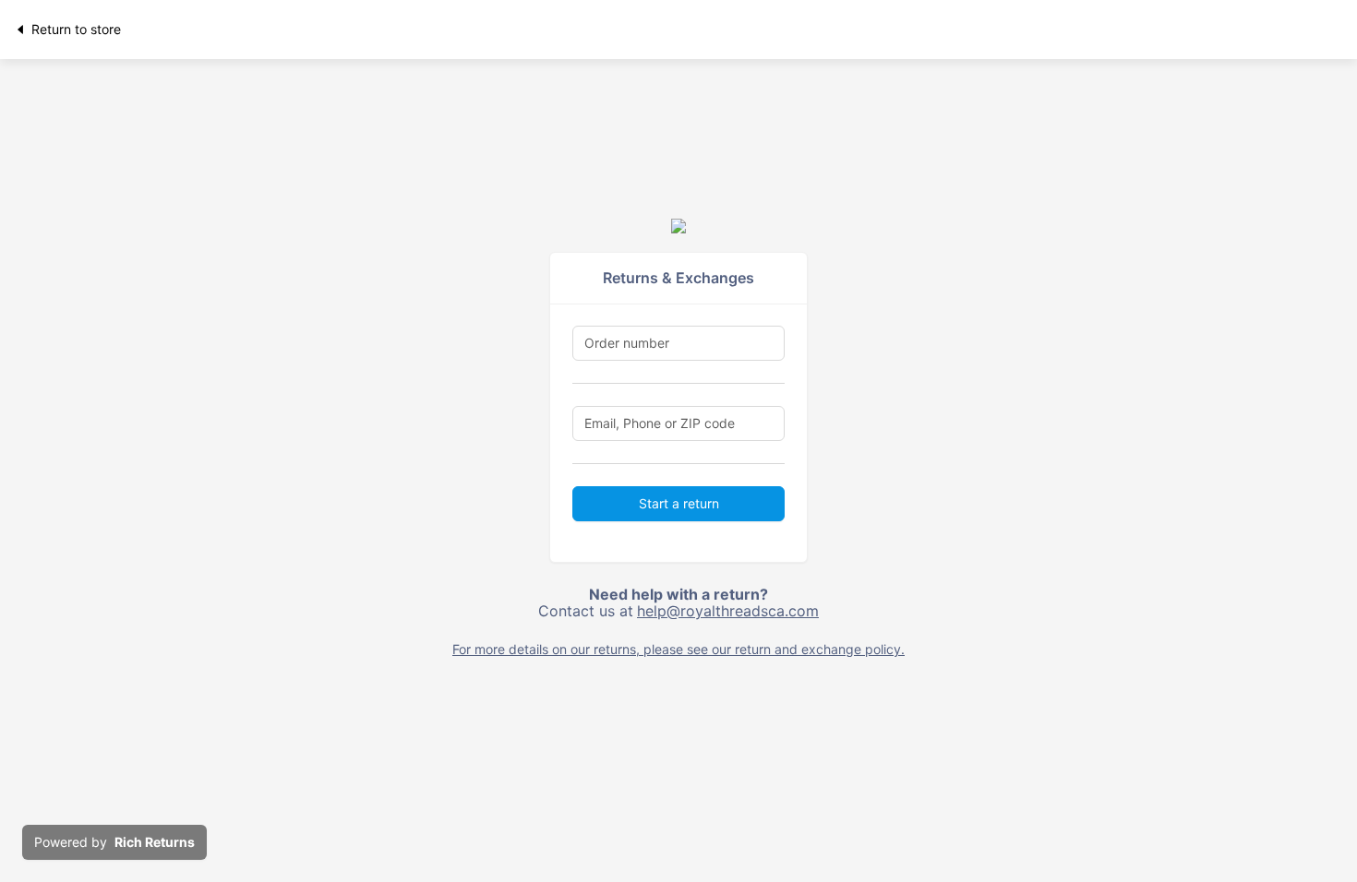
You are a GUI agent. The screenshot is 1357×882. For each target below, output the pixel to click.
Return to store (76, 29)
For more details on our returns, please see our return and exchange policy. (678, 649)
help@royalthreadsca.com (728, 611)
